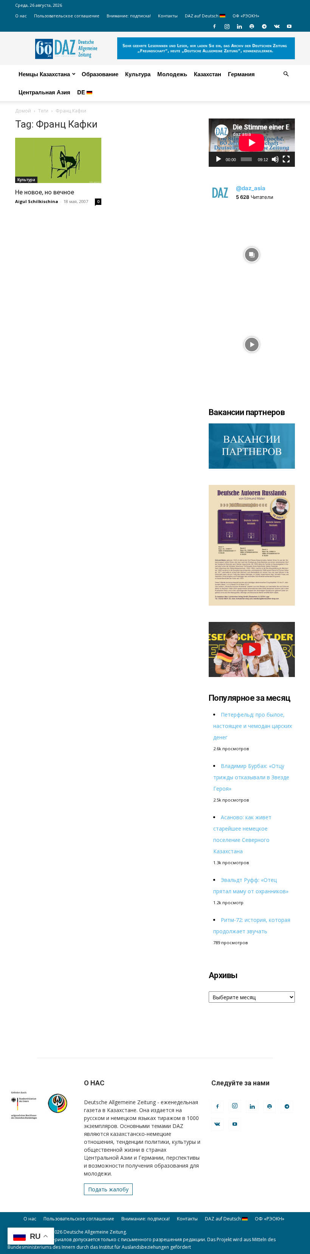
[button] (286, 74)
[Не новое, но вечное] (58, 160)
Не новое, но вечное (44, 192)
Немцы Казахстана (44, 74)
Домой (23, 111)
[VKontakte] (276, 26)
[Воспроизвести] (218, 159)
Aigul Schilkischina (36, 201)
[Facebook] (214, 26)
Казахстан (207, 74)
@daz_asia (250, 188)
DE (82, 92)
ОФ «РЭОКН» (245, 15)
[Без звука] (275, 159)
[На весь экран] (286, 159)
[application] (252, 142)
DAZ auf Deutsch (202, 15)
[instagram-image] (252, 253)
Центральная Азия (44, 92)
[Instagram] (226, 26)
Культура (137, 74)
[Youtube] (289, 26)
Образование (100, 74)
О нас (21, 15)
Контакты (168, 15)
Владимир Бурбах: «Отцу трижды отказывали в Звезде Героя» (251, 777)
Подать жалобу (108, 1189)
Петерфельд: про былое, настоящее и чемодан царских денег (252, 726)
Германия (241, 74)
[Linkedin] (239, 26)
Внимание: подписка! (129, 15)
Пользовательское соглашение (66, 15)
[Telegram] (264, 26)
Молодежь (172, 74)
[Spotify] (251, 26)
